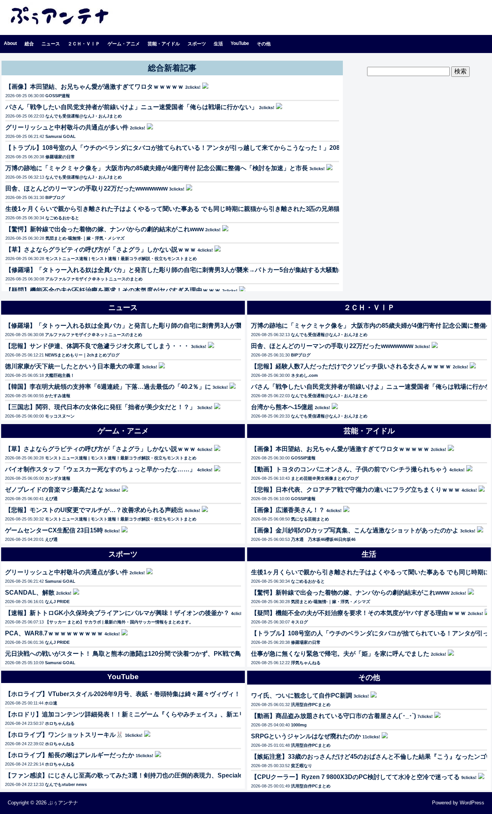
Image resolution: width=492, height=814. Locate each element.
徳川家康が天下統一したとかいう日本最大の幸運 (72, 366)
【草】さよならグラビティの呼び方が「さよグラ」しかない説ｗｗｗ (100, 249)
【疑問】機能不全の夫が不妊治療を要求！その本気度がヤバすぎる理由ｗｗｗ (113, 290)
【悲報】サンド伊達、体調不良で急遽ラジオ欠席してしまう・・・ (97, 346)
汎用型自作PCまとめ (311, 704)
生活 (218, 43)
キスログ (299, 622)
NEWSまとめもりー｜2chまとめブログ (82, 355)
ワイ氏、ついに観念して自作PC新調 (301, 695)
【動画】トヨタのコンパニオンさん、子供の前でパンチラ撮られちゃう (349, 469)
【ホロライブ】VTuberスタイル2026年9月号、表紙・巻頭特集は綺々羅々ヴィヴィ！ (122, 694)
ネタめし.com (304, 375)
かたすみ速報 (57, 395)
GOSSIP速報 (57, 95)
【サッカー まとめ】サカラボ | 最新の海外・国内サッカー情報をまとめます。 (119, 622)
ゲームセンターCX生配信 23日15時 (54, 530)
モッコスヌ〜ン (60, 416)
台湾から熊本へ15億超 (282, 407)
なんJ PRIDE (57, 601)
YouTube (240, 43)
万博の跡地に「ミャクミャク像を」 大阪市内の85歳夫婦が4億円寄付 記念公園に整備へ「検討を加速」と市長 (156, 168)
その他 (264, 43)
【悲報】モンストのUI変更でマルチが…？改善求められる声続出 (94, 510)
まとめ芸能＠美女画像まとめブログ (325, 478)
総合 (29, 43)
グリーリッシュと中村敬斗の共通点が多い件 (66, 127)
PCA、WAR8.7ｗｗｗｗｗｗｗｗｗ (54, 633)
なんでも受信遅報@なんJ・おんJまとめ (83, 116)
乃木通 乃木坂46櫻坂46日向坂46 (323, 539)
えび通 (51, 498)
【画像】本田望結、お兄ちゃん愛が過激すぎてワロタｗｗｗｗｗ (94, 86)
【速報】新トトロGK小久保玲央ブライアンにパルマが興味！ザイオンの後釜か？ (117, 613)
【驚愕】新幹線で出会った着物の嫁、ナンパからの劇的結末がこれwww (104, 229)
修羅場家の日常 (60, 156)
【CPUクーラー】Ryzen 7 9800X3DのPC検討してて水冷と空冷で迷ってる (355, 777)
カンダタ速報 (57, 478)
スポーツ (197, 43)
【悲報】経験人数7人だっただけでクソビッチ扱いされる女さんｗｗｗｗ (351, 366)
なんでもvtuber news (66, 784)
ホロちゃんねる (60, 723)
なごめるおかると (62, 218)
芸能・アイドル (164, 43)
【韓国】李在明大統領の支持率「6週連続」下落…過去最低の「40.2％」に (108, 386)
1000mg (299, 725)
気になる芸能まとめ (310, 519)
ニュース (51, 43)
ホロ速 (51, 703)
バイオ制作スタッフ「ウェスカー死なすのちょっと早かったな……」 (100, 469)
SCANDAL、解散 (30, 592)
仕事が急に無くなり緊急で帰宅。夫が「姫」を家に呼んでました (340, 653)
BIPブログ (55, 197)
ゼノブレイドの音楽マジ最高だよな (54, 489)
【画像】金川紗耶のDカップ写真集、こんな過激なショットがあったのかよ (355, 530)
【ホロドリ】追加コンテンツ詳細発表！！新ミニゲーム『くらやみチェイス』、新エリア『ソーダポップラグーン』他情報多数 (180, 714)
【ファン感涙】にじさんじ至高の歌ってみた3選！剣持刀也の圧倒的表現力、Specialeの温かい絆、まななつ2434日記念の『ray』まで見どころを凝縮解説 (218, 775)
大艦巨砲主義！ (60, 375)
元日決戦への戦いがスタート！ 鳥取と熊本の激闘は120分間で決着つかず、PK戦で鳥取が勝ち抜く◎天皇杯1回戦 (161, 653)
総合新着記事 (172, 67)
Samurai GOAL (60, 136)
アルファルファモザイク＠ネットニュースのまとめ (94, 279)
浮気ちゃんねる (306, 662)
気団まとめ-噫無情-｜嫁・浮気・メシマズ (85, 238)
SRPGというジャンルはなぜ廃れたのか (306, 736)
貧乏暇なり (301, 765)
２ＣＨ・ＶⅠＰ (84, 43)
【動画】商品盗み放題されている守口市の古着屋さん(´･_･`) (333, 716)
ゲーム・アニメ (124, 43)
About (10, 43)
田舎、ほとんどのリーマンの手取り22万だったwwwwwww (86, 188)
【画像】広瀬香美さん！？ (288, 510)
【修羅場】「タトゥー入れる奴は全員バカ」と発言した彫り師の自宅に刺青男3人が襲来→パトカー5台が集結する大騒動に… (178, 270)
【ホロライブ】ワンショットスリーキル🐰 (64, 734)
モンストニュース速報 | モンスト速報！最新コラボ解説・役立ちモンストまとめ (121, 258)
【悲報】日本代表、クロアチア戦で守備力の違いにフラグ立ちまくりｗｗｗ (355, 489)
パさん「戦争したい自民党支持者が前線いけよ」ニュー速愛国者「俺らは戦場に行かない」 (131, 107)
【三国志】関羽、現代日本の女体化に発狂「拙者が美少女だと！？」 (100, 407)
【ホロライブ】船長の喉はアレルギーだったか (69, 755)
